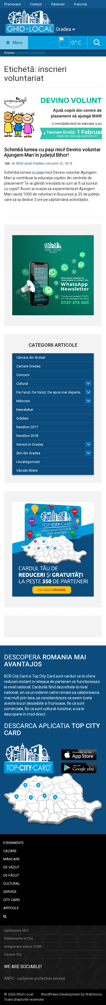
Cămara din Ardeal (30, 357)
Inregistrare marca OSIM (23, 946)
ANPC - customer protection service (34, 978)
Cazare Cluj (12, 954)
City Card (11, 900)
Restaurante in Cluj (18, 938)
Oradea (64, 29)
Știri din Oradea (28, 453)
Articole (11, 908)
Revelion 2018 (27, 436)
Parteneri (58, 4)
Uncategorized (28, 462)
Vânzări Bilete (27, 470)
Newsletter (24, 410)
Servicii (9, 892)
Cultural (22, 384)
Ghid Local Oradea (30, 163)
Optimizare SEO (16, 930)
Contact (36, 4)
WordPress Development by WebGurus (71, 994)
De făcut (11, 875)
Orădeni (22, 418)
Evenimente (13, 843)
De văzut (11, 867)
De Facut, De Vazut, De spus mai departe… (49, 392)
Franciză (80, 4)
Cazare (10, 851)
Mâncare (23, 401)
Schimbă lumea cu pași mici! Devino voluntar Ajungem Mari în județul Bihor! (52, 152)
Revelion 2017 (27, 427)
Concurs (22, 375)
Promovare (12, 4)
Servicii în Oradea (29, 444)
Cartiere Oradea (28, 366)
